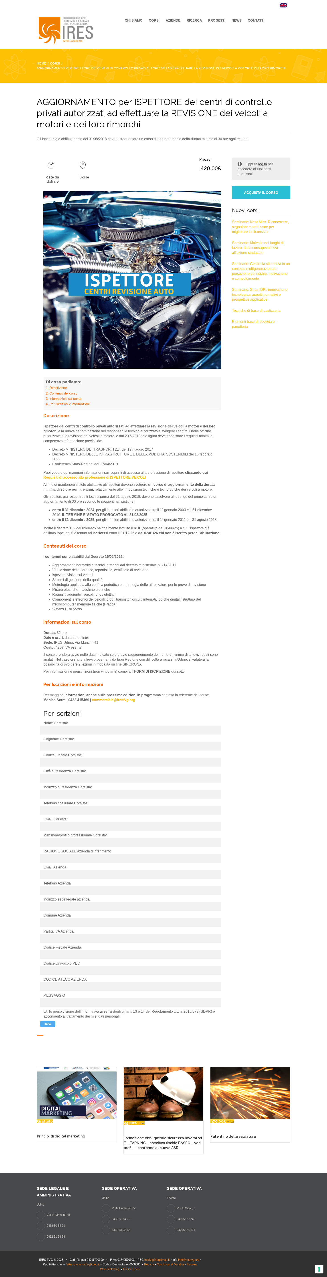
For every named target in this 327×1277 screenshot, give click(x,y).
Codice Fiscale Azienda (62, 947)
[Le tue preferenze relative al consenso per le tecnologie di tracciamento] (319, 1269)
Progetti (216, 20)
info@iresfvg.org (188, 1259)
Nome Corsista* (55, 723)
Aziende (173, 20)
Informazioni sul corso (65, 399)
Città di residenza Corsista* (64, 771)
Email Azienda (54, 867)
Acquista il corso (261, 192)
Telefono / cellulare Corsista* (66, 803)
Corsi (154, 20)
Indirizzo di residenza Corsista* (67, 787)
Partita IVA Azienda (58, 931)
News (237, 20)
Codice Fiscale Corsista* (63, 755)
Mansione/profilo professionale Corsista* (75, 835)
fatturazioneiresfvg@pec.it (83, 1264)
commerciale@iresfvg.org (113, 700)
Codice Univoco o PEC (61, 963)
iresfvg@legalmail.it (157, 1259)
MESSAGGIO (54, 995)
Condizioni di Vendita (170, 1264)
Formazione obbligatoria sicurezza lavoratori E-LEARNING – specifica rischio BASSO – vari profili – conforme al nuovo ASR (163, 1143)
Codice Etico (131, 1269)
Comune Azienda (57, 915)
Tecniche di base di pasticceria (256, 310)
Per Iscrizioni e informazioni (69, 404)
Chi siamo (134, 20)
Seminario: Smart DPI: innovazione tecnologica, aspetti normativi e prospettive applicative (259, 294)
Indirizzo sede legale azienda (66, 899)
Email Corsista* (55, 819)
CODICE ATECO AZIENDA (65, 979)
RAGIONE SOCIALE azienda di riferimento (77, 851)
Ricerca (194, 20)
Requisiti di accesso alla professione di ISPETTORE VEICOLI (94, 477)
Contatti (256, 20)
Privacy (149, 1264)
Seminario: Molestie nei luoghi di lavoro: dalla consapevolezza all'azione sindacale (258, 248)
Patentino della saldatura (233, 1136)
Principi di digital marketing (61, 1136)
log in (262, 164)
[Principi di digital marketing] (77, 1093)
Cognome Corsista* (58, 739)
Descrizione (58, 388)
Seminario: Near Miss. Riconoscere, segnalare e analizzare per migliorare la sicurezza (260, 227)
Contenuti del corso (63, 393)
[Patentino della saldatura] (250, 1093)
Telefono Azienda (57, 883)
